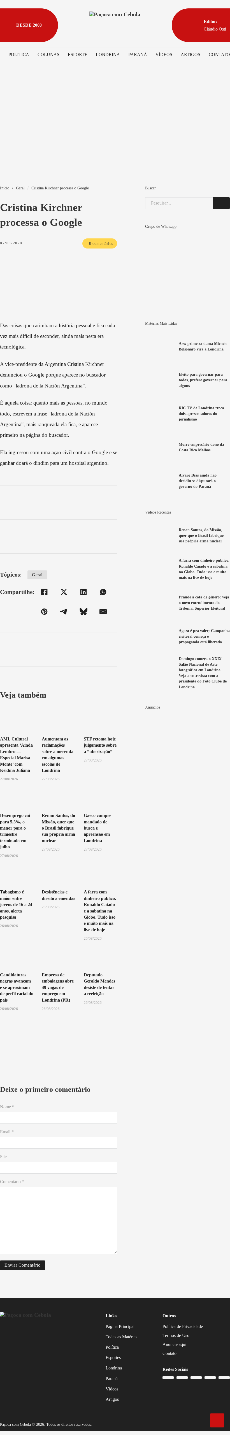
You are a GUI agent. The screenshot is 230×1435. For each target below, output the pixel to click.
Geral (20, 188)
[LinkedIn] (83, 592)
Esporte (77, 54)
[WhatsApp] (103, 592)
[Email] (103, 611)
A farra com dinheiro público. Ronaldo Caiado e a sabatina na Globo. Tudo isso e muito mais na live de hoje (100, 911)
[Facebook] (44, 592)
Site (3, 1156)
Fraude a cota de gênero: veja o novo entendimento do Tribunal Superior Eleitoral (204, 602)
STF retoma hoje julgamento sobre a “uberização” (100, 745)
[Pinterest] (44, 611)
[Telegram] (64, 611)
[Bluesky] (83, 611)
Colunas (48, 54)
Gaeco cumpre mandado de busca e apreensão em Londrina (97, 828)
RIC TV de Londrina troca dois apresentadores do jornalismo (201, 413)
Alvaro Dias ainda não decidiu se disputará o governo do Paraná (198, 481)
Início (4, 188)
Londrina (108, 54)
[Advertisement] (115, 128)
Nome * (7, 1106)
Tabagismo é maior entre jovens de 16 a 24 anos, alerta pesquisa (16, 904)
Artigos (190, 54)
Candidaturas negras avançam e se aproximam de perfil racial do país (16, 987)
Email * (7, 1131)
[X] (64, 592)
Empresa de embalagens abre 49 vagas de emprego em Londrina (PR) (58, 987)
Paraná (137, 54)
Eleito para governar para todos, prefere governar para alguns (203, 380)
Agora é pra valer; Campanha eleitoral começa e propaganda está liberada (204, 636)
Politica (18, 54)
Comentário (12, 1181)
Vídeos (163, 54)
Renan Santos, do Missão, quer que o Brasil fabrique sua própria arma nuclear (58, 828)
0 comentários (101, 243)
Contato (219, 54)
